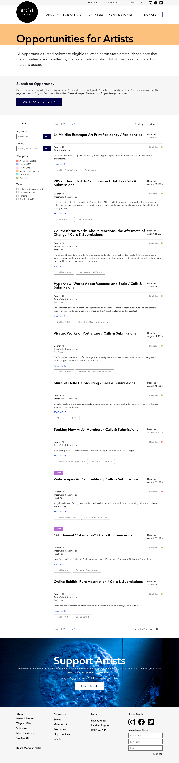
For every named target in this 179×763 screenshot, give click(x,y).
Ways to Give (23, 723)
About (51, 14)
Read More (60, 164)
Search (95, 2)
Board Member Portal (28, 747)
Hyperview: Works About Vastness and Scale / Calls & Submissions (98, 285)
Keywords (22, 130)
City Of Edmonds (86, 219)
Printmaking (90, 170)
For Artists (72, 14)
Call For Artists (64, 272)
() (28, 160)
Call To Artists (63, 219)
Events (57, 719)
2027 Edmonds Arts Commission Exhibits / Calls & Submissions (95, 183)
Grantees (96, 14)
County (20, 143)
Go (46, 136)
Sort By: (139, 124)
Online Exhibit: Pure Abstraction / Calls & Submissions (98, 581)
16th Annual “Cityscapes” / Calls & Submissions (93, 535)
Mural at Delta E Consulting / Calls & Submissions (94, 383)
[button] (162, 147)
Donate (150, 14)
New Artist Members (102, 461)
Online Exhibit (82, 616)
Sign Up (157, 753)
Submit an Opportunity (39, 101)
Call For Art (62, 570)
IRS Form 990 (98, 730)
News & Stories (121, 14)
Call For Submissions (67, 517)
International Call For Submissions (94, 322)
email (31, 93)
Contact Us (22, 737)
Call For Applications (67, 170)
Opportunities (62, 734)
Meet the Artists (25, 733)
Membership (135, 2)
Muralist (61, 418)
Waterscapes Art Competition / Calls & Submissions (96, 479)
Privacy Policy (98, 720)
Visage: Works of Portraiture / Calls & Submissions (95, 333)
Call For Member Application (71, 461)
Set (46, 148)
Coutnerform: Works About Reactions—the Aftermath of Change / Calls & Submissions (99, 233)
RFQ (74, 418)
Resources (60, 729)
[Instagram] (150, 2)
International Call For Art (90, 272)
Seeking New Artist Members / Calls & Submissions (96, 429)
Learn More (89, 685)
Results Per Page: (144, 629)
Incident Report (100, 725)
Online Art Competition (86, 570)
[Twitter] (161, 2)
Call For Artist (63, 322)
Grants (57, 738)
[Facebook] (155, 2)
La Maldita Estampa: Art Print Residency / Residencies (98, 134)
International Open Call (95, 517)
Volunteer (22, 728)
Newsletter (114, 2)
